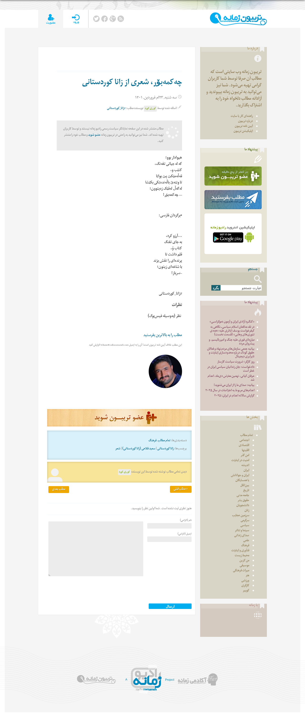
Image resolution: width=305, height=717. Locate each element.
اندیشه (245, 465)
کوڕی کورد (150, 109)
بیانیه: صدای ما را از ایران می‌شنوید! (234, 385)
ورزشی (245, 580)
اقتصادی (244, 445)
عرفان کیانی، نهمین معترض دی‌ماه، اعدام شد (231, 378)
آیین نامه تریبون (244, 126)
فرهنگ (152, 440)
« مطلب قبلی (181, 489)
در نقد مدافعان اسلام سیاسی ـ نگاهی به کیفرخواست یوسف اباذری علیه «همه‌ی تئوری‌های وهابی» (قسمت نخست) (232, 331)
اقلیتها (245, 450)
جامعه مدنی (243, 495)
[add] (50, 19)
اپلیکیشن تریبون (243, 131)
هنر (247, 575)
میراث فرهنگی (241, 570)
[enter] (75, 19)
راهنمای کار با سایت (242, 116)
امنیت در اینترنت (240, 460)
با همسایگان (242, 480)
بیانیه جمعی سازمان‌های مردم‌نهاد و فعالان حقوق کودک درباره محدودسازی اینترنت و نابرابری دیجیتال (230, 353)
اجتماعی (244, 440)
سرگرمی (245, 520)
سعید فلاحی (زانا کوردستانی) (138, 449)
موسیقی (244, 565)
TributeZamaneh (238, 19)
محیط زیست (242, 555)
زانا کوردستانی (165, 449)
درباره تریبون (245, 121)
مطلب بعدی (58, 489)
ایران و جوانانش (240, 475)
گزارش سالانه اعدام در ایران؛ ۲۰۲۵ (234, 396)
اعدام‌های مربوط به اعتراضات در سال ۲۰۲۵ (229, 390)
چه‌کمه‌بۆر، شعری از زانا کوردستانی (132, 83)
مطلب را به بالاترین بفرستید (162, 336)
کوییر (246, 590)
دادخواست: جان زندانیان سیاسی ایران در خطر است (230, 369)
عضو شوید (94, 135)
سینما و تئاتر (242, 530)
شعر (117, 449)
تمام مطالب (164, 440)
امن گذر (245, 455)
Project (169, 679)
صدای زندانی (241, 535)
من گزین (244, 560)
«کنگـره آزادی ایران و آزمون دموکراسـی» (231, 322)
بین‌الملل (244, 485)
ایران (246, 470)
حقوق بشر (243, 500)
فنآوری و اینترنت (240, 550)
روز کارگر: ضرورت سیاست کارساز (235, 362)
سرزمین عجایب (240, 515)
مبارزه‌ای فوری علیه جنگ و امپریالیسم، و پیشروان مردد (231, 342)
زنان (246, 510)
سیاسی (244, 525)
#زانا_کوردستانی (116, 108)
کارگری (245, 585)
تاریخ (246, 490)
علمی (246, 540)
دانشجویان (242, 505)
